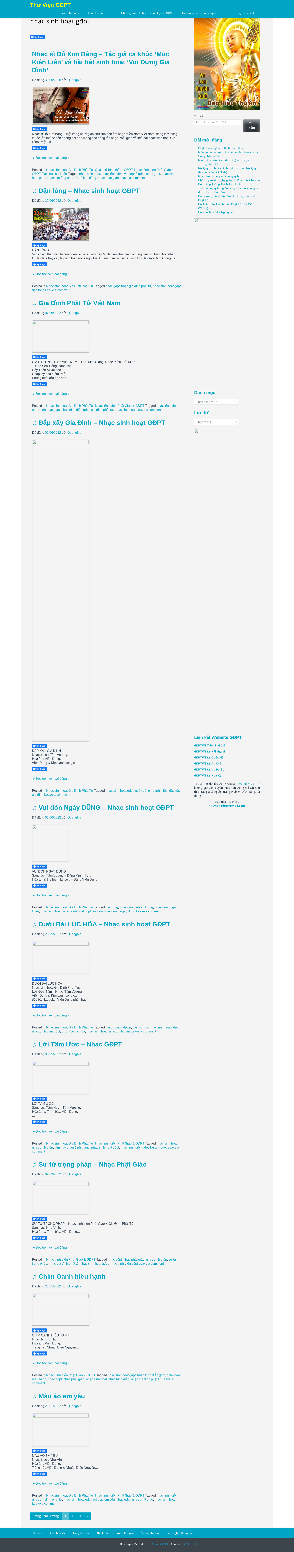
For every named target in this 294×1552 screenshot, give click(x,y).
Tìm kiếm (200, 116)
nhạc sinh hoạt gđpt (167, 286)
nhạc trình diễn (112, 174)
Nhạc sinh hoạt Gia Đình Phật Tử (69, 170)
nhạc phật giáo (108, 178)
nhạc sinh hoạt (89, 174)
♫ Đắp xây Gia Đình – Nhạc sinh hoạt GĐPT (98, 422)
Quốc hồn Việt (58, 1533)
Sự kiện (38, 1533)
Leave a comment (132, 178)
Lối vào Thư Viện (68, 13)
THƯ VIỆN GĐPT (248, 784)
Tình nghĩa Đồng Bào (180, 1533)
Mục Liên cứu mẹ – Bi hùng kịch (218, 176)
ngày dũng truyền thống (136, 907)
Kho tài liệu (103, 1533)
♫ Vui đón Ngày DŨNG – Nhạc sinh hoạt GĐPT (103, 807)
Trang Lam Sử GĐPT (247, 13)
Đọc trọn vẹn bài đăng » (52, 158)
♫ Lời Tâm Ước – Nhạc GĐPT (77, 1044)
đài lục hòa (140, 1027)
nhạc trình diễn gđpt (75, 409)
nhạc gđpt (153, 174)
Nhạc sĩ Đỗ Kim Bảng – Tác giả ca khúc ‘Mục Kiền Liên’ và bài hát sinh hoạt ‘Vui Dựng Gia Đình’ (101, 62)
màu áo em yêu (104, 1499)
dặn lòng (38, 290)
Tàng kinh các (81, 1533)
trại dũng (112, 907)
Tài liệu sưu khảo (54, 174)
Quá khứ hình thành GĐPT (114, 170)
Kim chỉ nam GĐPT (100, 13)
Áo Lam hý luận (150, 1533)
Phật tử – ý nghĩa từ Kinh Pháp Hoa (220, 148)
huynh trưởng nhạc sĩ (62, 178)
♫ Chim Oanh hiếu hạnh (69, 1276)
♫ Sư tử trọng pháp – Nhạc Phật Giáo (89, 1164)
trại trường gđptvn (118, 1027)
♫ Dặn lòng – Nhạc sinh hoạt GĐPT (86, 190)
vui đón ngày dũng (105, 911)
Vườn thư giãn (125, 1533)
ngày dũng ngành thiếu (151, 790)
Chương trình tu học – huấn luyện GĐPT (147, 13)
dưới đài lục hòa (73, 1031)
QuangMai (74, 80)
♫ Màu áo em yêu (58, 1396)
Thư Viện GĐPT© (156, 1544)
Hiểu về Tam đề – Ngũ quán (216, 212)
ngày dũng (127, 911)
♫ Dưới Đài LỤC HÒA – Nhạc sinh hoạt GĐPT (101, 924)
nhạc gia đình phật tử (136, 286)
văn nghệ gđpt (134, 174)
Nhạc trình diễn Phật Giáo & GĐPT (119, 405)
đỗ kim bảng (87, 178)
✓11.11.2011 (191, 1544)
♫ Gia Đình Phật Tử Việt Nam (76, 303)
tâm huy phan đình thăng (72, 1147)
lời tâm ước (158, 1147)
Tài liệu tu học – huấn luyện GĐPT (203, 13)
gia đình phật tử (102, 409)
